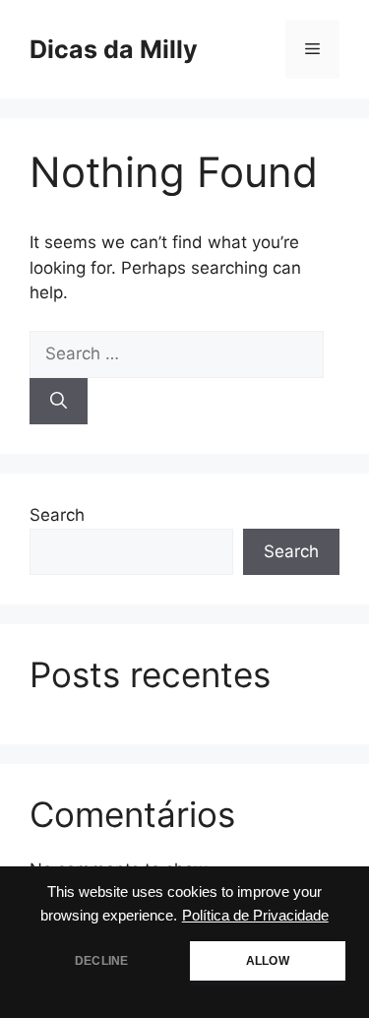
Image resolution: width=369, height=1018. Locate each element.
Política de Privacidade (255, 915)
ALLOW (267, 961)
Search (57, 515)
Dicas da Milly (114, 49)
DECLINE (101, 961)
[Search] (59, 401)
